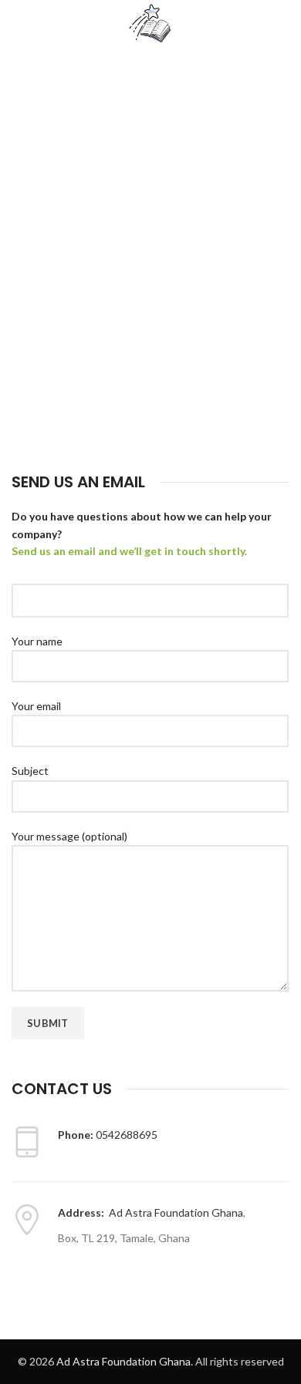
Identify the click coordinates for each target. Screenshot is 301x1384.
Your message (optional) (69, 836)
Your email (36, 705)
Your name (37, 641)
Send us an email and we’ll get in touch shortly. (129, 550)
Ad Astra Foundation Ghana (176, 1212)
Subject (30, 770)
